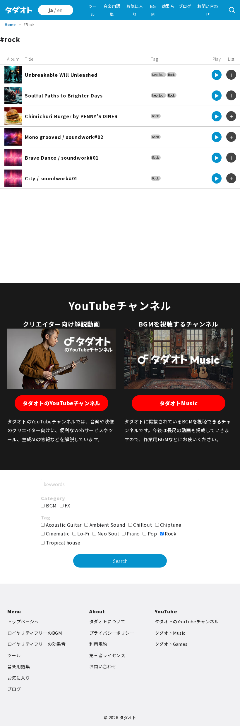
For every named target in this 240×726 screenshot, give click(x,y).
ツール (92, 10)
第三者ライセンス (107, 655)
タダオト (127, 717)
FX (67, 505)
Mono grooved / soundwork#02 (64, 136)
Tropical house (62, 542)
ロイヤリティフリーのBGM (34, 633)
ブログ (185, 6)
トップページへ (23, 621)
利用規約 (98, 644)
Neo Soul (158, 74)
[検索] (231, 10)
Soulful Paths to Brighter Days (64, 95)
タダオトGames (171, 644)
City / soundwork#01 (51, 178)
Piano (133, 533)
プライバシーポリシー (111, 633)
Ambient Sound (106, 524)
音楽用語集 (111, 10)
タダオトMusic (179, 403)
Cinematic (57, 533)
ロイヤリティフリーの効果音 (36, 644)
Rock (171, 74)
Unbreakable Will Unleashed (61, 74)
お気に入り (134, 10)
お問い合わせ (207, 10)
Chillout (142, 524)
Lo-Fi (82, 533)
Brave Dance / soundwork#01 (62, 157)
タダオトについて (107, 621)
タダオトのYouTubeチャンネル (61, 403)
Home (10, 24)
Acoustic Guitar (63, 524)
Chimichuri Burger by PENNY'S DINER (71, 116)
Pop (151, 533)
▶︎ (217, 75)
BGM (153, 10)
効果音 (168, 6)
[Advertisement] (120, 235)
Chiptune (170, 524)
